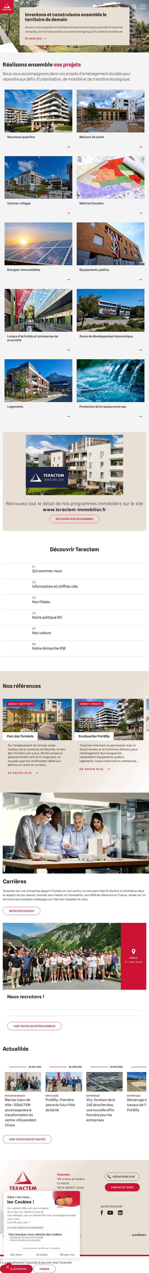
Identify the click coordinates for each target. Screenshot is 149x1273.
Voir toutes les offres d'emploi (34, 1026)
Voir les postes (16, 1269)
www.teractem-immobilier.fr (74, 509)
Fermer (44, 1269)
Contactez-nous (122, 1187)
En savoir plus (33, 38)
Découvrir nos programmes (74, 519)
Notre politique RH (21, 911)
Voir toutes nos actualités (27, 1139)
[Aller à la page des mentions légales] (138, 1235)
